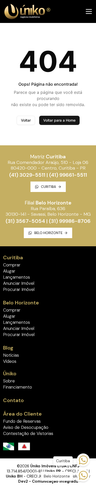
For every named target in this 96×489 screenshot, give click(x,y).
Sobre (9, 381)
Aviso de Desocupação (25, 427)
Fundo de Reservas (22, 421)
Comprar (11, 265)
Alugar (9, 271)
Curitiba (48, 187)
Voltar (26, 120)
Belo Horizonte (48, 233)
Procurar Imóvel (19, 289)
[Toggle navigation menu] (89, 11)
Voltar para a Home (59, 120)
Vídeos (9, 361)
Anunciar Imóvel (18, 283)
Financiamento (17, 387)
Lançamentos (16, 277)
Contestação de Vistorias (28, 433)
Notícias (11, 355)
